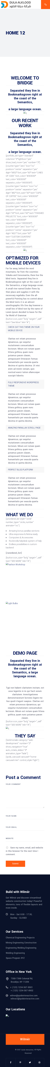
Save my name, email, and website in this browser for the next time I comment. (24, 851)
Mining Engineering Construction (21, 942)
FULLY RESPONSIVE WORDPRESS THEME (23, 384)
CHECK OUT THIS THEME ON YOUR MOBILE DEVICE (23, 329)
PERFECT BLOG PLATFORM (20, 469)
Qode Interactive (27, 1050)
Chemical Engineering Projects (20, 937)
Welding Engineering (15, 952)
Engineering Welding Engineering (21, 947)
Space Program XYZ (15, 958)
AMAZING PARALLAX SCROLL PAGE (24, 427)
